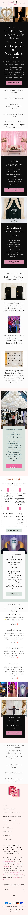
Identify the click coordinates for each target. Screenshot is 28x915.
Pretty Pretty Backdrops (12, 906)
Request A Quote (14, 83)
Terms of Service (8, 835)
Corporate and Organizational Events (14, 813)
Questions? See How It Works (12, 824)
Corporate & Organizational (14, 594)
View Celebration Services (14, 189)
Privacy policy (22, 906)
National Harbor (15, 873)
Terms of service (9, 909)
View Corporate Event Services (14, 262)
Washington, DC (8, 862)
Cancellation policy (19, 909)
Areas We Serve (7, 831)
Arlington (6, 879)
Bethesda (12, 875)
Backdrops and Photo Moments (12, 816)
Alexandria (15, 877)
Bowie (16, 864)
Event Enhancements (9, 820)
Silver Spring (20, 875)
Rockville (6, 875)
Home (5, 805)
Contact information (15, 911)
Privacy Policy (7, 839)
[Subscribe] (23, 890)
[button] (3, 3)
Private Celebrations (14, 466)
